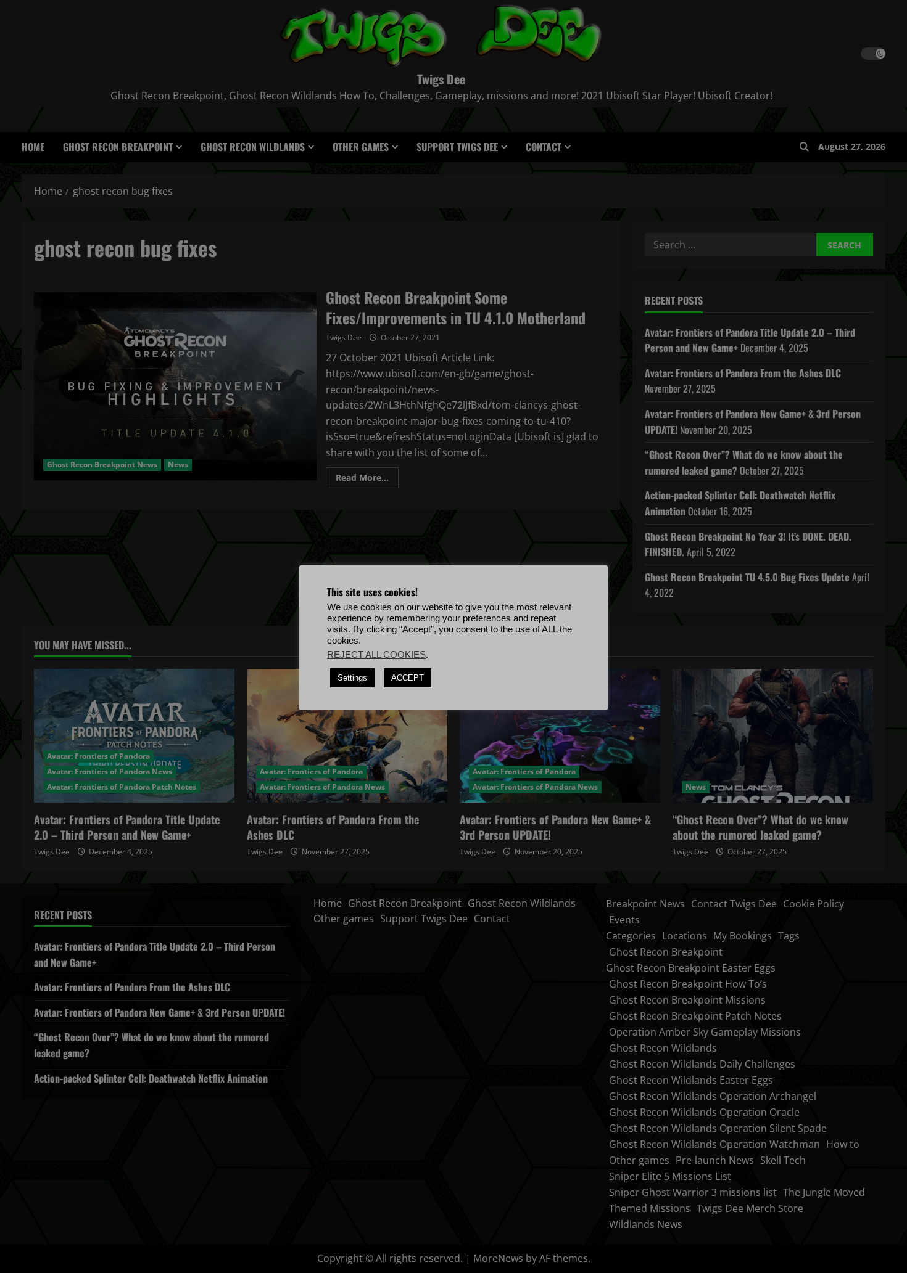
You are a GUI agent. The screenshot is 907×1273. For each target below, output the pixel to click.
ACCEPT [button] (407, 677)
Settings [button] (352, 677)
